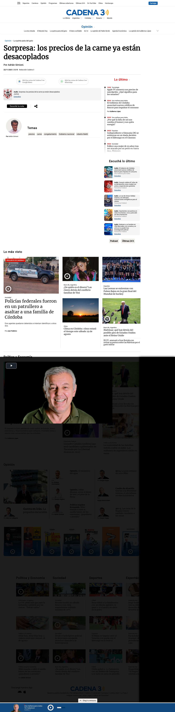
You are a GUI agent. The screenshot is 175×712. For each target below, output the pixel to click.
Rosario (99, 18)
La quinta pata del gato (58, 31)
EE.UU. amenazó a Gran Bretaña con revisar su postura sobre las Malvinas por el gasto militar (122, 342)
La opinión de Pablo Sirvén (100, 31)
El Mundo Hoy (42, 31)
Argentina (76, 18)
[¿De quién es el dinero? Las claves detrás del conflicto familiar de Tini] (80, 269)
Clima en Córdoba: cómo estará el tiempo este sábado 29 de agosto (80, 331)
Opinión (43, 3)
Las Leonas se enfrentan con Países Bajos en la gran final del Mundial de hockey (120, 291)
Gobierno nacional (66, 134)
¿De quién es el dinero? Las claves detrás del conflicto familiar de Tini (78, 290)
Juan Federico (12, 331)
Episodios (17, 97)
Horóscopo (109, 3)
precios (32, 134)
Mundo (109, 18)
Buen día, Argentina (70, 285)
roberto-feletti (82, 134)
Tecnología (115, 87)
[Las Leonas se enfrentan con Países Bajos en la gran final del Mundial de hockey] (121, 269)
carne (39, 134)
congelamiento (50, 134)
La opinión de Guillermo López (140, 31)
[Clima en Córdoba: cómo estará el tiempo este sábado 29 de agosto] (80, 310)
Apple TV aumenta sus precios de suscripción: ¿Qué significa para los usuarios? (122, 92)
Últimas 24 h (80, 3)
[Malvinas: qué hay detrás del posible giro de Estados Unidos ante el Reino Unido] (121, 311)
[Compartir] (35, 106)
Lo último (121, 79)
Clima (100, 3)
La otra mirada (29, 31)
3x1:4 (86, 31)
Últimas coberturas (66, 3)
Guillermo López (115, 111)
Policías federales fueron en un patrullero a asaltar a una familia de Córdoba (31, 309)
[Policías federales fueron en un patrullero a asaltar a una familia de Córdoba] (31, 275)
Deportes (26, 3)
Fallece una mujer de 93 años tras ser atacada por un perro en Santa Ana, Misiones (123, 148)
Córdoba (88, 18)
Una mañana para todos (120, 100)
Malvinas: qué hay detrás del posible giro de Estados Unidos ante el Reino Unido (119, 333)
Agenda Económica (119, 31)
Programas (53, 3)
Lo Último (66, 18)
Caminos (35, 3)
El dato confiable (75, 31)
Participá (153, 3)
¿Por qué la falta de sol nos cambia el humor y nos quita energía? (120, 122)
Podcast (114, 241)
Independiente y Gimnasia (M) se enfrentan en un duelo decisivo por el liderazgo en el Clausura (123, 135)
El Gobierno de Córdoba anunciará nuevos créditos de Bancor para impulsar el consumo (123, 105)
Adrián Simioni (13, 136)
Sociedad (115, 144)
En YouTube (91, 3)
